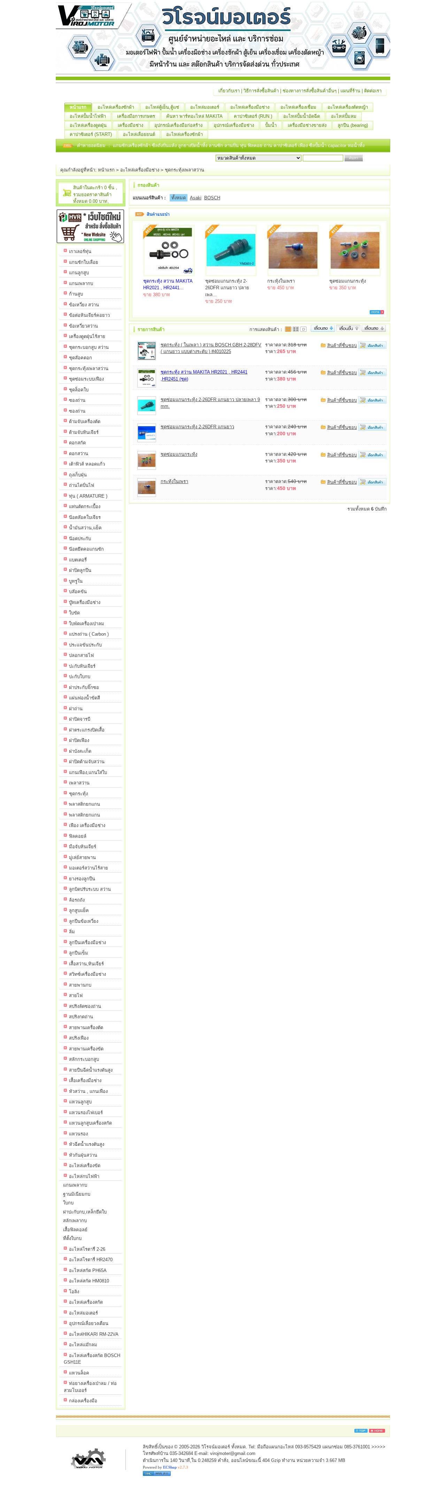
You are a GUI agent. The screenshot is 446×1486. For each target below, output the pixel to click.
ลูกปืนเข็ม (78, 953)
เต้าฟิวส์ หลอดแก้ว (87, 464)
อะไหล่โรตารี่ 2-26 (87, 1249)
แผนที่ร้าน (350, 90)
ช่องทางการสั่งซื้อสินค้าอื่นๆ (310, 90)
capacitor (338, 145)
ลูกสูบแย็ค (79, 910)
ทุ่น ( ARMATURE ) (88, 496)
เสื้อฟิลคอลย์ (75, 1229)
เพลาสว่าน (79, 783)
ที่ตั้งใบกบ (72, 1238)
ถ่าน (269, 145)
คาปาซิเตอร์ (286, 145)
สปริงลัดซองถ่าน (85, 1006)
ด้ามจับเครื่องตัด (84, 421)
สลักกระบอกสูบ (84, 1059)
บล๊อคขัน (78, 591)
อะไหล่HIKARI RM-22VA (93, 1334)
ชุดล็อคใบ (79, 389)
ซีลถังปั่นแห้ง (164, 145)
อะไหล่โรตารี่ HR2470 (91, 1259)
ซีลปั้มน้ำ (318, 145)
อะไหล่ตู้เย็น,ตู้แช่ (162, 107)
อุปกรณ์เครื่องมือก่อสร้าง (178, 125)
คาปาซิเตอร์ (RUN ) (253, 116)
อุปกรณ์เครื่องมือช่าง (234, 125)
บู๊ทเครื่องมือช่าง (84, 602)
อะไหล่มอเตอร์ (204, 107)
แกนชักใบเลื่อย (83, 262)
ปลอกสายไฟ (81, 655)
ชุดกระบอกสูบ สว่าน (89, 347)
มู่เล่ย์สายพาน (82, 857)
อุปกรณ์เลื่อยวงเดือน (88, 1323)
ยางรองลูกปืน (82, 878)
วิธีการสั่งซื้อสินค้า (261, 90)
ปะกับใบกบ (79, 676)
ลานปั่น (231, 145)
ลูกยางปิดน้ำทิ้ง (193, 145)
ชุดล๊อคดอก (80, 357)
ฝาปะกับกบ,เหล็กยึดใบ (85, 1212)
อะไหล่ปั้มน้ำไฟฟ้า (88, 116)
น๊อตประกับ (80, 538)
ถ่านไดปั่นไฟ (81, 485)
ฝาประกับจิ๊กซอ (84, 687)
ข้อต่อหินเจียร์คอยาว (89, 315)
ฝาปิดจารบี (79, 719)
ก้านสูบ (76, 294)
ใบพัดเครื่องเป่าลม (86, 623)
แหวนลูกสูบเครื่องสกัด (90, 1123)
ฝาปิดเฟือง (79, 740)
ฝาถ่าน (76, 708)
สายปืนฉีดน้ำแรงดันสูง (91, 1070)
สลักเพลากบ (75, 1220)
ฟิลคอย (256, 145)
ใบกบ (68, 1202)
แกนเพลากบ (81, 283)
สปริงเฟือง (79, 1038)
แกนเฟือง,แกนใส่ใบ (88, 772)
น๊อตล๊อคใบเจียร (85, 517)
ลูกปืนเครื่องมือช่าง (87, 942)
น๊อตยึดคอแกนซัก (86, 549)
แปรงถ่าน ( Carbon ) (89, 634)
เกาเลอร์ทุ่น (80, 251)
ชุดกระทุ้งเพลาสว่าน (184, 170)
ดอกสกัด (77, 442)
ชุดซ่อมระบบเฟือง (86, 379)
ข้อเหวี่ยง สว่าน (84, 304)
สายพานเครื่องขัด (86, 1048)
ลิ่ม (72, 931)
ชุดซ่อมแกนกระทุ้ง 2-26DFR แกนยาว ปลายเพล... (227, 287)
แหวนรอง (78, 1133)
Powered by (165, 1467)
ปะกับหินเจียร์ (82, 666)
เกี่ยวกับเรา (229, 90)
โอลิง (74, 1291)
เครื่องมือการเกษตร (136, 116)
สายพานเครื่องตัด (86, 1027)
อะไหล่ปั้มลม (343, 116)
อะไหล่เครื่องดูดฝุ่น (88, 125)
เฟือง (303, 145)
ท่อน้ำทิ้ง (356, 145)
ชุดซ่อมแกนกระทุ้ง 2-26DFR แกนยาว (197, 426)
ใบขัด (74, 612)
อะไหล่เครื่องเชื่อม (298, 107)
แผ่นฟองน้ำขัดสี (84, 697)
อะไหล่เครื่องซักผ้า (116, 107)
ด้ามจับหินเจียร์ (84, 432)
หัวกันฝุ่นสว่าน (83, 1155)
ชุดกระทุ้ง (78, 793)
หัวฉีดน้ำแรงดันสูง (86, 1144)
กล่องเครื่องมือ (83, 1400)
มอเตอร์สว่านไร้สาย (88, 868)
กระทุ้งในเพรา (281, 281)
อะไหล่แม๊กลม (83, 1344)
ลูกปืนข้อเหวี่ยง (83, 921)
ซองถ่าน (77, 400)
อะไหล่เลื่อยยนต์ (139, 134)
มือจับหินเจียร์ (82, 846)
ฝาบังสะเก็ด (80, 751)
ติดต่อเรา (373, 90)
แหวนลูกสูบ (80, 1101)
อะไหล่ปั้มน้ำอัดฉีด (301, 116)
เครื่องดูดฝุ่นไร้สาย (87, 336)
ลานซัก (216, 145)
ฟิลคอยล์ (77, 836)
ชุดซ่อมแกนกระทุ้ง (347, 281)
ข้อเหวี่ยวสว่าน (83, 326)
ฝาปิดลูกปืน (80, 570)
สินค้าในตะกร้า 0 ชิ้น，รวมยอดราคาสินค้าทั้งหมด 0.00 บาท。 (96, 194)
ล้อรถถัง (77, 900)
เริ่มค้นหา (373, 158)
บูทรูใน (76, 581)
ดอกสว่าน (78, 453)
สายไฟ (76, 995)
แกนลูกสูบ (79, 272)
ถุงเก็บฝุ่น (78, 474)
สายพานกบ (80, 985)
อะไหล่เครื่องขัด (84, 1165)
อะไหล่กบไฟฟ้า (84, 1176)
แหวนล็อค (79, 1373)
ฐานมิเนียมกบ (76, 1194)
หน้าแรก (78, 107)
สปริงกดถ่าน (81, 1016)
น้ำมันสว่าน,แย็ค (85, 527)
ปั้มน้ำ (271, 125)
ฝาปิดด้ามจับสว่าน (87, 761)
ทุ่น (244, 145)
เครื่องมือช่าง (130, 125)
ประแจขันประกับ (85, 645)
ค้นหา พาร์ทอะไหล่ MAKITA (194, 116)
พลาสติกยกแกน (84, 804)
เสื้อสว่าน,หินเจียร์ (86, 963)
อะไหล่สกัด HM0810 (89, 1281)
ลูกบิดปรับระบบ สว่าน (90, 889)
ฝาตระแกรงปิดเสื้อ (87, 730)
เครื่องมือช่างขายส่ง (307, 125)
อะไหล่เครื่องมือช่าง (249, 107)
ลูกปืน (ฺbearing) (353, 125)
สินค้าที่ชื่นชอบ (342, 345)
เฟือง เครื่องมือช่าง (87, 825)
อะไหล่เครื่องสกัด (86, 1302)
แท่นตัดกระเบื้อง (84, 506)
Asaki (195, 197)
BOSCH (212, 197)
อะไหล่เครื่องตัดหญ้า (348, 107)
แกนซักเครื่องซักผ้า (132, 145)
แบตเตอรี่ (78, 559)
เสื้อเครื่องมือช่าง (85, 1080)
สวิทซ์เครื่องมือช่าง (87, 974)
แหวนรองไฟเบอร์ (86, 1112)
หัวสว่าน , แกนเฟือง (88, 1091)
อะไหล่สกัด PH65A (88, 1270)
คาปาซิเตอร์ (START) (91, 134)
